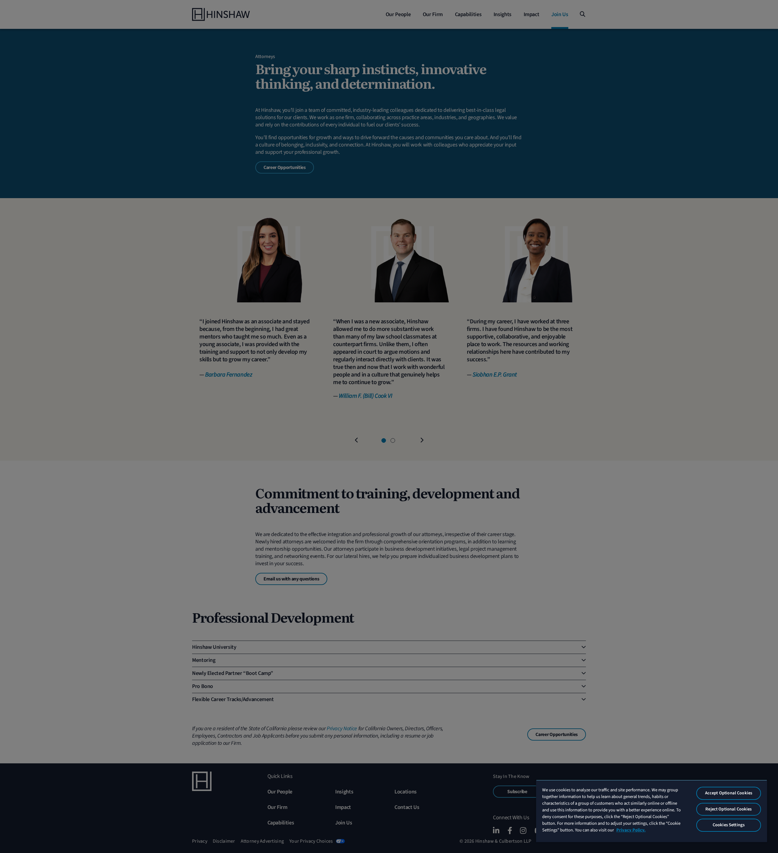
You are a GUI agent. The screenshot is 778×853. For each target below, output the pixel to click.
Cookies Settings (729, 825)
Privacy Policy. (630, 830)
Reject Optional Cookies (728, 809)
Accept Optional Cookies (728, 793)
